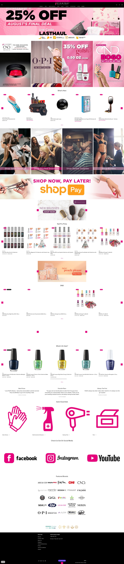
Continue (52, 291)
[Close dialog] (80, 270)
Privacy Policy (56, 287)
